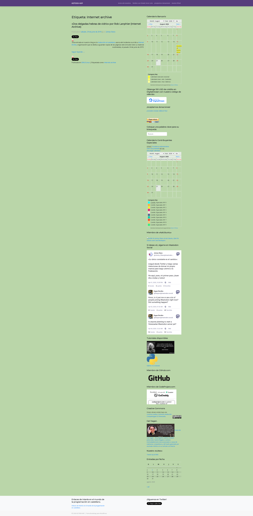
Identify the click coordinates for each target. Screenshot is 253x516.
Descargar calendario (153, 151)
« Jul (148, 487)
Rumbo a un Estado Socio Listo (143, 3)
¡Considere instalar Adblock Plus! (157, 111)
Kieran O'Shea (174, 85)
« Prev (150, 24)
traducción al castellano (106, 42)
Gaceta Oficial (176, 3)
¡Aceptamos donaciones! (162, 3)
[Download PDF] (73, 40)
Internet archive (110, 62)
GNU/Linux (85, 62)
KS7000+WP (77, 3)
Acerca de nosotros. (124, 3)
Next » (178, 24)
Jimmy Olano (110, 32)
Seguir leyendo (78, 52)
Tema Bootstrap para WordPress (96, 513)
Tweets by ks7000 (152, 455)
